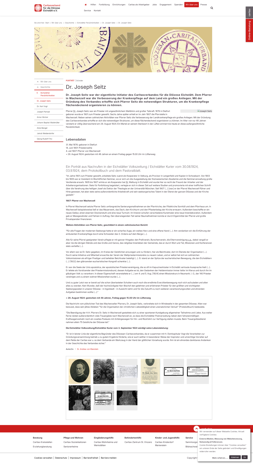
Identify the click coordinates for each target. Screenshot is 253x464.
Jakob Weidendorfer (45, 133)
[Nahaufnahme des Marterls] (80, 397)
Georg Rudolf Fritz (44, 139)
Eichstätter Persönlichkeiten (88, 23)
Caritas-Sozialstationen (75, 442)
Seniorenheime (71, 446)
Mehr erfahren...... (220, 458)
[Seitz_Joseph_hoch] (80, 371)
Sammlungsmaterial (195, 442)
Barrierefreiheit (91, 457)
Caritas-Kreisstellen (42, 442)
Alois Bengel (42, 128)
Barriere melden (108, 457)
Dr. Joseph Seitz (109, 23)
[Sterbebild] (150, 371)
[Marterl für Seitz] (127, 397)
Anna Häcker (42, 117)
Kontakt (97, 10)
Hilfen (93, 4)
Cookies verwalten (43, 457)
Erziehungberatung (42, 446)
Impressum (75, 457)
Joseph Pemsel (43, 112)
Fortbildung (104, 4)
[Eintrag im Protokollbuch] (127, 371)
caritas (249, 12)
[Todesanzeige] (173, 371)
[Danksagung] (103, 397)
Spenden (178, 4)
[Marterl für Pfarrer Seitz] (103, 371)
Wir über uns (192, 4)
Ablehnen (235, 457)
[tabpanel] (123, 49)
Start (86, 4)
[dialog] (224, 445)
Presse (203, 4)
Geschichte (70, 23)
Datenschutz (61, 457)
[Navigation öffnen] (37, 92)
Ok (244, 457)
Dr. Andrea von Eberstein (87, 349)
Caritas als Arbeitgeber (138, 4)
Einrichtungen (119, 4)
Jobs (154, 4)
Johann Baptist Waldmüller (48, 122)
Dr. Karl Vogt (42, 106)
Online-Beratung (249, 30)
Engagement (165, 4)
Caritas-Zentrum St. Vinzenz (138, 442)
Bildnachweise (193, 446)
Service (87, 10)
